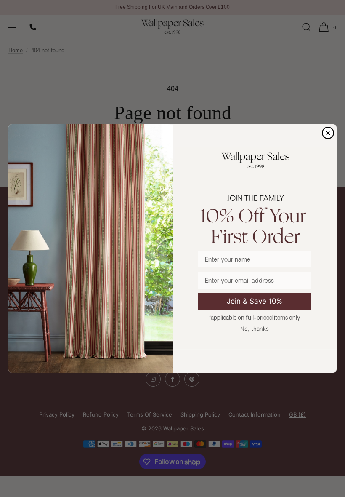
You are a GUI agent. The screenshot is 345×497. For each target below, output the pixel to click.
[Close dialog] (328, 133)
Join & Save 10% (254, 301)
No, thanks (254, 328)
